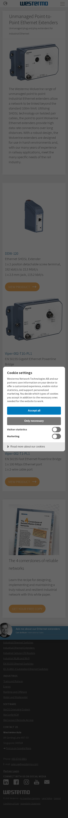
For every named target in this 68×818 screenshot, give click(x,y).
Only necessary (34, 420)
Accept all (34, 410)
